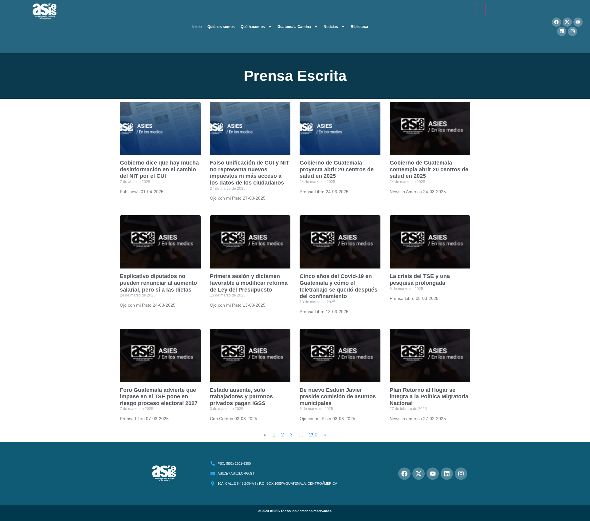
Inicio (197, 27)
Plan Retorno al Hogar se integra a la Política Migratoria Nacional (429, 396)
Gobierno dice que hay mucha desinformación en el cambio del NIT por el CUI (159, 169)
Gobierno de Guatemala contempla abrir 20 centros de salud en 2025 (429, 169)
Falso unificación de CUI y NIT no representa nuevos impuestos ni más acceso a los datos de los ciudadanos (249, 173)
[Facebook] (556, 22)
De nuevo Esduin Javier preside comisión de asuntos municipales (338, 396)
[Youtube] (578, 22)
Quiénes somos (221, 27)
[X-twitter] (567, 22)
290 (313, 434)
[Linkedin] (561, 31)
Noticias (331, 27)
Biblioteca (359, 27)
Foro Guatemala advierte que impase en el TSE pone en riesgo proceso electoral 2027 (159, 396)
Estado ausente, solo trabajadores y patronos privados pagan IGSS (241, 396)
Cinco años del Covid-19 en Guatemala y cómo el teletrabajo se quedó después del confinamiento (338, 286)
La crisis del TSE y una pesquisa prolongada (420, 279)
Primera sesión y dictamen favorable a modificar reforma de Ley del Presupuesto (249, 282)
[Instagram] (572, 31)
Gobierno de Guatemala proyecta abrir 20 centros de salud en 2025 (337, 169)
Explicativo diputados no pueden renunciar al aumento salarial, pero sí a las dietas (158, 282)
